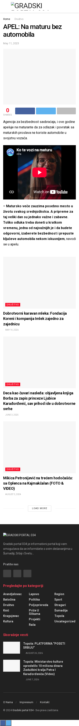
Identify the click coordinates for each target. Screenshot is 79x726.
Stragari (60, 605)
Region (59, 594)
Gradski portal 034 (22, 710)
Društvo (19, 19)
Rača (32, 624)
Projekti (34, 619)
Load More (39, 508)
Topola (59, 616)
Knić (6, 610)
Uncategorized (64, 621)
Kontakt (45, 702)
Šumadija (61, 610)
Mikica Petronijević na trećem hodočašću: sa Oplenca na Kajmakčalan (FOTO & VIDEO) (38, 483)
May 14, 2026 (12, 330)
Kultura (8, 621)
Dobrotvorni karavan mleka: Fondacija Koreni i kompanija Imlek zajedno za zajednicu (35, 318)
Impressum (26, 702)
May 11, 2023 (11, 43)
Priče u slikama (34, 612)
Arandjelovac (12, 594)
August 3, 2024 (13, 494)
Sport (58, 599)
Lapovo (34, 594)
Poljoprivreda (38, 605)
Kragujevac (11, 616)
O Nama (8, 702)
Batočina (9, 599)
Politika (34, 599)
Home (6, 19)
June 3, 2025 (12, 415)
